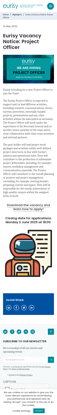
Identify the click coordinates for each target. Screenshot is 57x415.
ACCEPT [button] (39, 410)
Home (6, 14)
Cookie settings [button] (21, 410)
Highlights (17, 14)
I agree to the (20, 375)
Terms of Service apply (21, 369)
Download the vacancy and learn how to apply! (28, 207)
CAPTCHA (9, 382)
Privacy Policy (26, 375)
